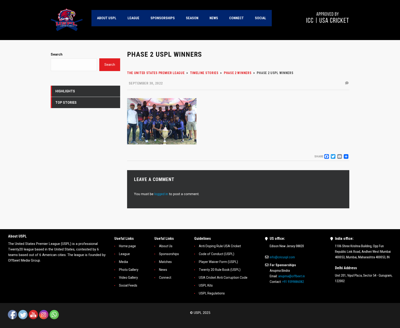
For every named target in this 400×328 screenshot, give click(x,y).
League (124, 254)
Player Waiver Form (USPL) (218, 262)
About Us (165, 246)
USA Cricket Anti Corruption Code (223, 277)
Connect (165, 277)
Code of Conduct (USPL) (216, 254)
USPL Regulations (212, 293)
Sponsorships (169, 254)
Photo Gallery (128, 270)
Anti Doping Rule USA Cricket (220, 246)
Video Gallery (128, 277)
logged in (161, 194)
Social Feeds (128, 285)
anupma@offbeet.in (291, 276)
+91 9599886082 (293, 282)
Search (56, 54)
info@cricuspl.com (282, 257)
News (163, 270)
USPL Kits (206, 285)
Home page (127, 246)
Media (123, 262)
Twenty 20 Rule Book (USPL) (220, 270)
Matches (165, 262)
